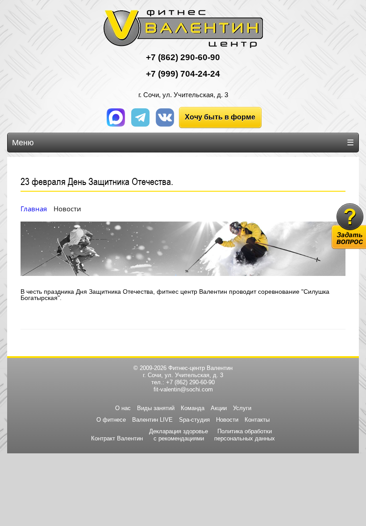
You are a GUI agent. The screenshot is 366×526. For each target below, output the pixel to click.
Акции (219, 408)
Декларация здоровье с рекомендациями (178, 435)
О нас (123, 408)
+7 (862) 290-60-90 (190, 382)
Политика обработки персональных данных (244, 435)
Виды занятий (156, 408)
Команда (192, 408)
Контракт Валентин (117, 438)
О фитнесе (111, 419)
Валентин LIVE (152, 419)
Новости (227, 419)
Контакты (257, 419)
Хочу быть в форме (220, 117)
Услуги (242, 408)
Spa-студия (194, 419)
